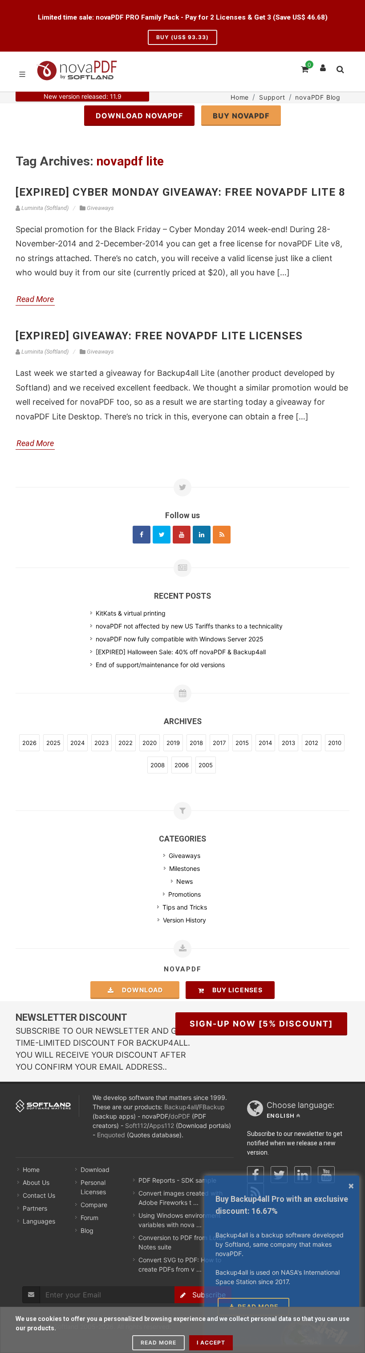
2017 (219, 742)
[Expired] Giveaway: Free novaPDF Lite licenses (159, 336)
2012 (311, 742)
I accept (211, 1342)
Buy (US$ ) (182, 37)
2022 (125, 742)
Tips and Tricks (184, 907)
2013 (288, 742)
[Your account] (323, 66)
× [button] (351, 1185)
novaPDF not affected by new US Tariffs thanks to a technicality (189, 626)
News (184, 881)
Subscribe (206, 1294)
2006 (181, 765)
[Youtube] (182, 535)
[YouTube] (326, 1174)
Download (140, 990)
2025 (53, 742)
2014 (265, 742)
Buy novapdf (241, 115)
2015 (242, 742)
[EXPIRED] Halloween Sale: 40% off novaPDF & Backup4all (181, 652)
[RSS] (222, 535)
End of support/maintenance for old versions (160, 664)
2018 (196, 742)
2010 (334, 742)
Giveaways (184, 855)
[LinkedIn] (302, 1174)
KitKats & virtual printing (131, 613)
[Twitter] (161, 535)
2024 (77, 742)
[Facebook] (141, 535)
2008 (157, 765)
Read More (35, 299)
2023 (101, 742)
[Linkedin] (202, 535)
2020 (149, 742)
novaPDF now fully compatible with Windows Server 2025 (180, 639)
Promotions (184, 894)
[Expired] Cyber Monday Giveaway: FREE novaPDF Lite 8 (180, 192)
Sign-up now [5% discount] (261, 1023)
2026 (29, 742)
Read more (158, 1342)
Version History (184, 920)
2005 (206, 765)
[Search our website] (340, 68)
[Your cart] (304, 68)
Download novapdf (139, 115)
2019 (173, 742)
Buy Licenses (235, 990)
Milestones (184, 868)
